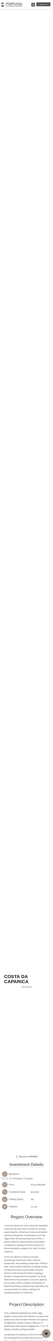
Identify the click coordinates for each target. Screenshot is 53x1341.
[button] (33, 5)
